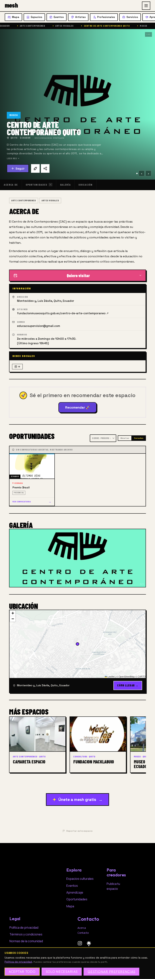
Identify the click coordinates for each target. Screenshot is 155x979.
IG (19, 366)
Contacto (83, 932)
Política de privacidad (18, 961)
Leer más (12, 158)
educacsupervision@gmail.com (38, 326)
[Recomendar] (35, 168)
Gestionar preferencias (111, 971)
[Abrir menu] (146, 6)
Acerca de (11, 184)
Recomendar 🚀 (77, 407)
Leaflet (111, 676)
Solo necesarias (62, 971)
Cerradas (138, 438)
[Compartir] (45, 168)
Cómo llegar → (127, 685)
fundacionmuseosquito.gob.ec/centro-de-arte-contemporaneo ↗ (63, 313)
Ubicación (85, 184)
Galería (65, 184)
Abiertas (124, 438)
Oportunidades (38, 184)
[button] (13, 613)
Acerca (82, 928)
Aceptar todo (22, 971)
